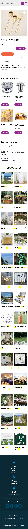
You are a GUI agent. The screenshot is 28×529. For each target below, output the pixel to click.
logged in (10, 146)
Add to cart (21, 48)
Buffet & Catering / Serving (14, 57)
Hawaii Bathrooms (10, 518)
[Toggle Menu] (22, 3)
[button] (24, 12)
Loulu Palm (17, 515)
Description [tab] (6, 61)
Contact (20, 518)
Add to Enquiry (7, 54)
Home (9, 515)
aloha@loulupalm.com (14, 494)
